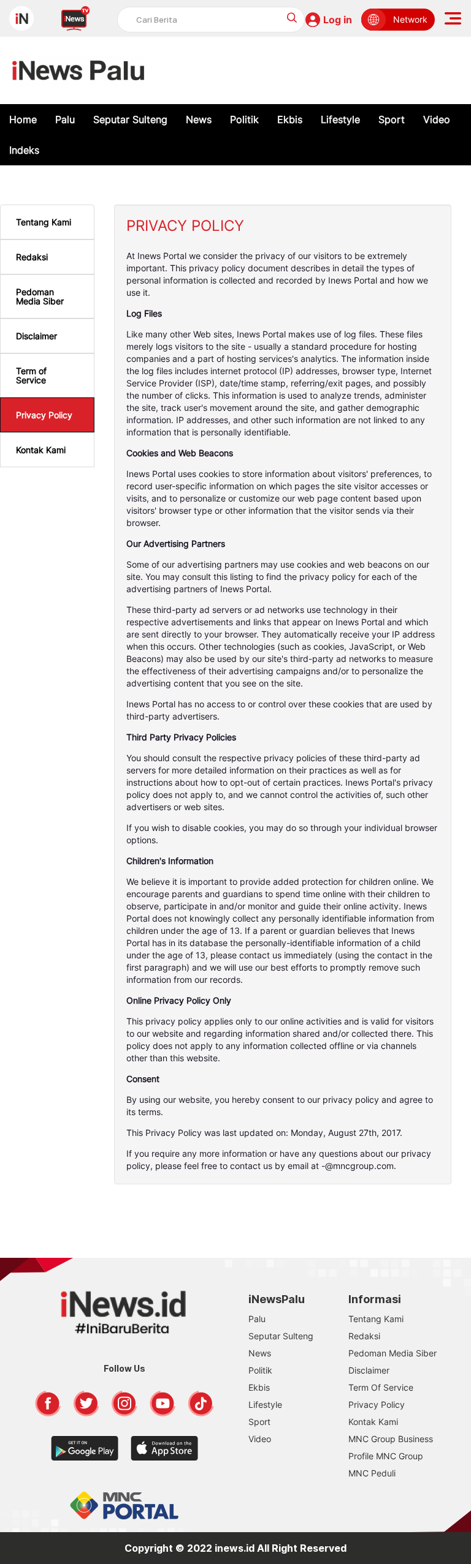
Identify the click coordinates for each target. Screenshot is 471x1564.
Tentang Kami (43, 222)
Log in (337, 19)
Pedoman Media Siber (40, 296)
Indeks (24, 150)
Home (23, 119)
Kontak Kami (41, 450)
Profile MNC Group (385, 1456)
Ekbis (289, 119)
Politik (244, 119)
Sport (391, 119)
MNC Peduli (372, 1473)
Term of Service (31, 375)
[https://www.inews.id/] (78, 70)
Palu (65, 119)
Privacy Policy (44, 415)
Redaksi (32, 257)
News (199, 119)
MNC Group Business (390, 1439)
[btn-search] (292, 17)
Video (436, 119)
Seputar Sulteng (130, 119)
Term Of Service (380, 1387)
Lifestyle (340, 119)
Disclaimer (36, 336)
